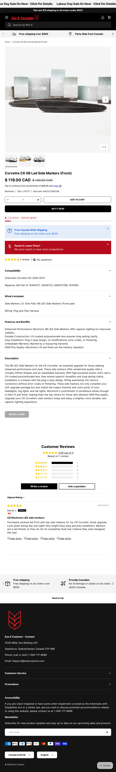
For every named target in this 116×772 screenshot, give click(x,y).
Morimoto (9, 191)
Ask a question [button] (77, 486)
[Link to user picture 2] (31, 544)
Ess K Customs (18, 764)
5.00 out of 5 (66, 452)
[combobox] (58, 25)
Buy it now (58, 208)
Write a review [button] (39, 486)
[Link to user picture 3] (47, 544)
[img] (14, 505)
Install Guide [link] (17, 414)
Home (7, 42)
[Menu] (6, 17)
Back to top (58, 598)
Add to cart (77, 199)
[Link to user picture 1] (14, 544)
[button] (109, 17)
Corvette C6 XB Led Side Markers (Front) (30, 42)
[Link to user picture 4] (64, 544)
